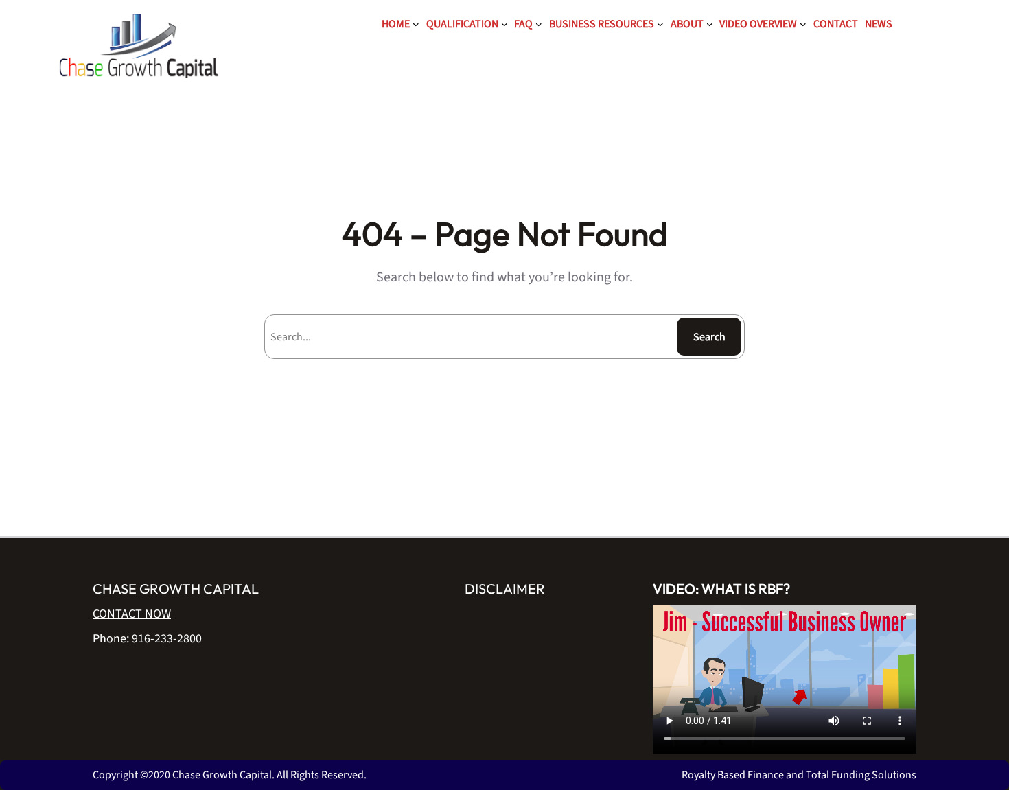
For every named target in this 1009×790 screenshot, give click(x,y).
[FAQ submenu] (538, 24)
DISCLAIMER (505, 588)
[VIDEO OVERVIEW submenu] (803, 24)
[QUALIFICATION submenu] (504, 24)
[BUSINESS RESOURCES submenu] (660, 24)
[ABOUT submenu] (709, 24)
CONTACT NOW (132, 614)
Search (709, 337)
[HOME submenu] (416, 24)
